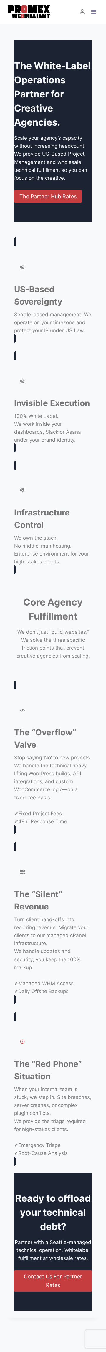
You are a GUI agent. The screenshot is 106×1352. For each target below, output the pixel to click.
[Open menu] (93, 11)
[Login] (82, 12)
